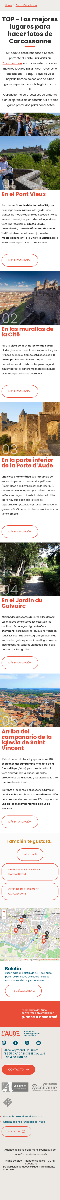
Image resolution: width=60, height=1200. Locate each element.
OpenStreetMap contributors (48, 959)
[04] (16, 931)
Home (8, 5)
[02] (44, 938)
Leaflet (25, 959)
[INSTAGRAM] (4, 1042)
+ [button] (4, 912)
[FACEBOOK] (15, 1042)
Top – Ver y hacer (26, 5)
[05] (21, 921)
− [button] (4, 916)
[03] (44, 942)
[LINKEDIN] (38, 1042)
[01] (36, 932)
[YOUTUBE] (27, 1042)
